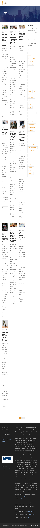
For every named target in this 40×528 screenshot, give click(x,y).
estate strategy (30, 64)
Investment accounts (31, 85)
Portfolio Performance (32, 113)
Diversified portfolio (31, 58)
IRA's (29, 94)
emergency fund (31, 61)
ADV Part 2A (31, 511)
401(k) (29, 52)
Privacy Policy (32, 514)
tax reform (30, 164)
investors (29, 91)
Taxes (29, 158)
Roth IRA (29, 136)
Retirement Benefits (31, 121)
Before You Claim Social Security (22, 234)
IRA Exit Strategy (31, 97)
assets (34, 52)
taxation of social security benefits (32, 155)
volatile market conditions (32, 176)
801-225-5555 (22, 496)
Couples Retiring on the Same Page (22, 36)
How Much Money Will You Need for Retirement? (13, 236)
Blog (13, 114)
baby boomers (30, 55)
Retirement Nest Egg (31, 124)
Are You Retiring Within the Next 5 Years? (13, 136)
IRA (34, 91)
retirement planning (31, 127)
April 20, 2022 (13, 131)
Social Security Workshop (32, 147)
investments (30, 88)
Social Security (30, 141)
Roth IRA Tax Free (31, 138)
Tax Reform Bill (30, 167)
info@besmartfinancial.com (21, 499)
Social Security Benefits (32, 144)
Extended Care (30, 67)
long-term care (30, 100)
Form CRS (29, 517)
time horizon (30, 173)
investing (35, 82)
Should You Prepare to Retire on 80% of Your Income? (13, 39)
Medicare (29, 107)
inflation (29, 82)
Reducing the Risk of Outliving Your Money (5, 336)
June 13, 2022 (22, 31)
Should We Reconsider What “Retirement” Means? (4, 40)
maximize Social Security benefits (32, 104)
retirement (30, 118)
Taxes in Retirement (31, 161)
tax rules (29, 170)
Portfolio (29, 110)
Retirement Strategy (31, 133)
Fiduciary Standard (5, 446)
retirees (29, 115)
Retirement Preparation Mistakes (22, 137)
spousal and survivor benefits (31, 151)
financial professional (31, 72)
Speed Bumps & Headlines (5, 239)
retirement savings (31, 130)
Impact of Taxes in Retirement (31, 76)
